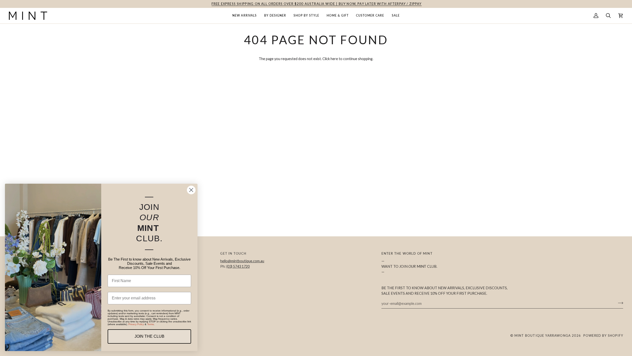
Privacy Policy (136, 324)
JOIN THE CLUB (149, 336)
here (334, 59)
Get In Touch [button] (233, 253)
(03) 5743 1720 (238, 266)
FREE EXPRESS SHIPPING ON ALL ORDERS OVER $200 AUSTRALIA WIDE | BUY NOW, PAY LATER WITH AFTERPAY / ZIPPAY (316, 4)
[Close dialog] (191, 190)
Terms (150, 324)
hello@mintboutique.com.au (242, 261)
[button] (244, 15)
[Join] (619, 303)
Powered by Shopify (603, 335)
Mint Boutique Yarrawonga (542, 335)
